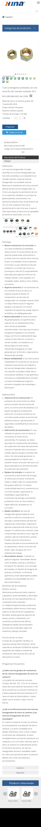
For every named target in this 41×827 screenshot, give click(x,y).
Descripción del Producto (14, 157)
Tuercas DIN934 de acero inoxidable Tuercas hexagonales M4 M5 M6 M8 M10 (13, 801)
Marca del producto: (12, 145)
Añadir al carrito (16, 132)
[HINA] (15, 4)
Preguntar (10, 127)
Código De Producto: (13, 149)
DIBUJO (7, 161)
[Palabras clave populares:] (37, 11)
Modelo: (7, 142)
